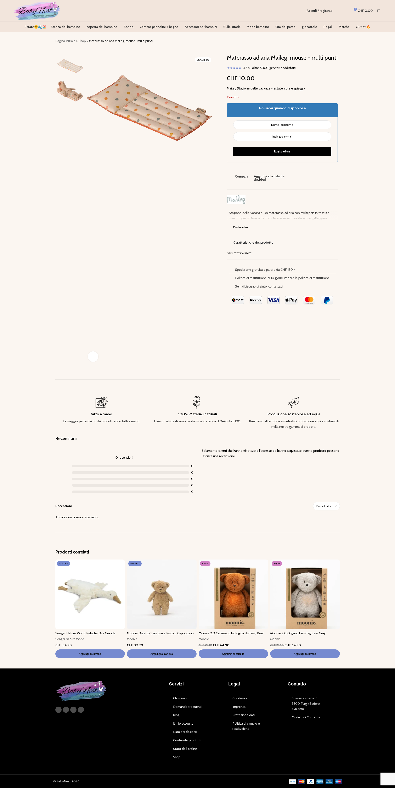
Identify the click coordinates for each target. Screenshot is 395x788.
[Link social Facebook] (58, 710)
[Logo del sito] (36, 10)
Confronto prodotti (187, 740)
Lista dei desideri (185, 732)
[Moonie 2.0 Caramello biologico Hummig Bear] (233, 594)
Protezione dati (243, 715)
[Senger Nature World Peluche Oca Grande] (90, 594)
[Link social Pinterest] (73, 710)
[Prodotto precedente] (327, 41)
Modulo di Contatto (306, 717)
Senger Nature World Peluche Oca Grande (85, 633)
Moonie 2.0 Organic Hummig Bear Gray (298, 633)
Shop (82, 41)
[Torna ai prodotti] (332, 41)
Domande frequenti (187, 707)
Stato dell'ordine (185, 749)
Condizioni (239, 698)
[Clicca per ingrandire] (93, 356)
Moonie (132, 639)
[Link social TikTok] (81, 710)
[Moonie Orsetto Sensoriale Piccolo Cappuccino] (162, 594)
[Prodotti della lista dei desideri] (346, 11)
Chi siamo (180, 698)
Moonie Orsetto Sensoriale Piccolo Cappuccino (160, 633)
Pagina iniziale (65, 41)
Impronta (239, 707)
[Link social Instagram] (66, 710)
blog (176, 715)
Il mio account (183, 723)
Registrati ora (282, 151)
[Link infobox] (101, 410)
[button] (90, 653)
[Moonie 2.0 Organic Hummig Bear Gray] (305, 594)
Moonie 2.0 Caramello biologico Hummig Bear (231, 633)
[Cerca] (338, 11)
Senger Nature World (69, 639)
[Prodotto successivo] (337, 41)
